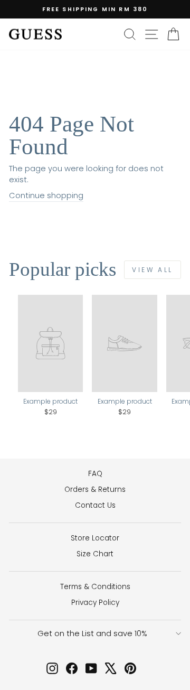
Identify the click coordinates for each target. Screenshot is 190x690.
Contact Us (95, 505)
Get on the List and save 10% (92, 633)
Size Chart (95, 554)
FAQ (95, 474)
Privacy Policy (95, 603)
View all (152, 269)
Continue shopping (46, 195)
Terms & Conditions (95, 587)
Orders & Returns (95, 489)
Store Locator (95, 538)
